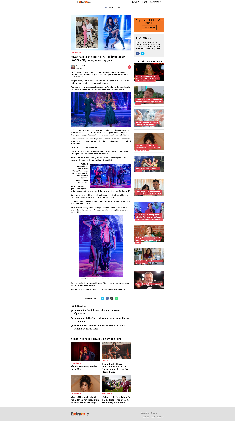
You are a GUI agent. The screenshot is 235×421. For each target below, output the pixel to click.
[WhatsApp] (116, 298)
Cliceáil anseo (149, 27)
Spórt (159, 49)
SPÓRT (144, 2)
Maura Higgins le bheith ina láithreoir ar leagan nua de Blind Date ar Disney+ (85, 400)
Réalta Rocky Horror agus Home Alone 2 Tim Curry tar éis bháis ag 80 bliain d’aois (115, 367)
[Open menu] (72, 2)
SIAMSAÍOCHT (155, 2)
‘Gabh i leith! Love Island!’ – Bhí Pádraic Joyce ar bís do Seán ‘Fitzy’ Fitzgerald (116, 400)
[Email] (111, 298)
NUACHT (135, 2)
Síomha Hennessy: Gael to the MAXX (84, 367)
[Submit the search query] (106, 8)
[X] (102, 298)
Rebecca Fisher (81, 66)
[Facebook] (107, 298)
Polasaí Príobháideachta (149, 413)
